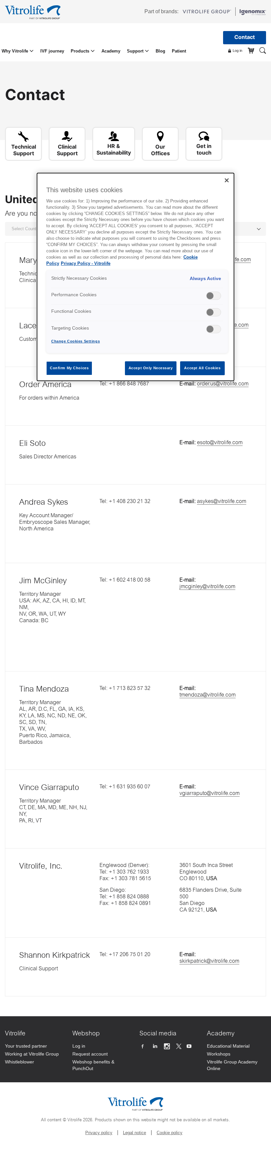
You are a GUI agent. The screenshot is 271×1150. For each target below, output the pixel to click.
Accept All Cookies (202, 368)
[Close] (226, 180)
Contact (244, 37)
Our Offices (160, 150)
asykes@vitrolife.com (221, 501)
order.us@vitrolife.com (223, 384)
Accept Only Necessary (151, 368)
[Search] (262, 50)
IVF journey (52, 51)
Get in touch (204, 149)
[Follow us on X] (178, 1047)
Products (81, 51)
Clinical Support (67, 150)
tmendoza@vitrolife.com (207, 695)
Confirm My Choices (69, 368)
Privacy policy (98, 1132)
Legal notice (134, 1132)
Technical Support (23, 150)
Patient (179, 51)
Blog (160, 51)
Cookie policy (169, 1132)
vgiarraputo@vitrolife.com (209, 793)
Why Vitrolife (15, 51)
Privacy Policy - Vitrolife (85, 263)
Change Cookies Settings (75, 341)
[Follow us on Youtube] (190, 1047)
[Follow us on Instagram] (168, 1047)
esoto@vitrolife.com (220, 443)
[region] (135, 276)
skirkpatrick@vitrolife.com (209, 961)
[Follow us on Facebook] (143, 1047)
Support (136, 51)
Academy (110, 51)
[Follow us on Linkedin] (155, 1047)
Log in (237, 51)
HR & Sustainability (114, 149)
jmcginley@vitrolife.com (207, 587)
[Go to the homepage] (34, 11)
